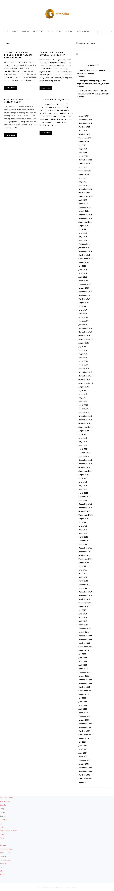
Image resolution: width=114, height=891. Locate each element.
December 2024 (85, 119)
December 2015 (85, 372)
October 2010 (84, 599)
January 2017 (83, 325)
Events (3, 816)
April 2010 (82, 621)
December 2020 (85, 189)
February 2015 (84, 409)
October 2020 (84, 193)
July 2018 (82, 266)
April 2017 (82, 314)
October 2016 (84, 335)
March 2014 (83, 449)
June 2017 (82, 310)
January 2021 (83, 185)
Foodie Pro (54, 887)
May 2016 (82, 354)
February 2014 (84, 453)
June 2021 (82, 178)
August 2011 (83, 562)
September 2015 (85, 383)
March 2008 (83, 713)
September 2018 (85, 259)
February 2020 (84, 207)
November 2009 (85, 639)
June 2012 (82, 526)
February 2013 (84, 497)
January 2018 (83, 288)
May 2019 (82, 237)
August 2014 (83, 431)
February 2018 (84, 284)
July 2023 (82, 145)
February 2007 (84, 760)
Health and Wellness (8, 831)
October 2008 (84, 687)
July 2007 (82, 742)
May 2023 (82, 149)
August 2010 (83, 606)
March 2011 (83, 581)
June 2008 (82, 702)
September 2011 (85, 559)
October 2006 (84, 775)
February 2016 (84, 365)
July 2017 (82, 306)
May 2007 (82, 749)
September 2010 (85, 603)
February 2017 (84, 321)
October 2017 (84, 299)
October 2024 (84, 127)
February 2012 (84, 541)
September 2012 (85, 515)
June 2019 (82, 233)
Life (1, 842)
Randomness (5, 860)
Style (2, 871)
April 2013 (82, 489)
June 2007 (82, 746)
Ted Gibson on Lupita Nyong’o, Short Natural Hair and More (18, 55)
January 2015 (83, 412)
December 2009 (85, 636)
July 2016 (82, 346)
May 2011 (82, 573)
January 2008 (83, 720)
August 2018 (83, 262)
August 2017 (83, 303)
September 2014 (85, 427)
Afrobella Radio (6, 798)
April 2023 (82, 152)
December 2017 (85, 292)
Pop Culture (5, 853)
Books (2, 812)
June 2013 (82, 482)
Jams (2, 838)
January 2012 (83, 544)
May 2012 (82, 530)
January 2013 (83, 500)
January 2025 (83, 116)
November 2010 (85, 595)
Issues (2, 834)
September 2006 (85, 779)
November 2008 (85, 683)
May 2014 (82, 442)
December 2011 (85, 548)
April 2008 (82, 709)
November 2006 (85, 771)
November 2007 (85, 727)
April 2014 (82, 445)
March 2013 (83, 493)
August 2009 (83, 650)
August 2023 (83, 141)
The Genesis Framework (69, 887)
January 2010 (83, 632)
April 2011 (82, 577)
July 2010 (82, 610)
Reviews (3, 863)
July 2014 (82, 434)
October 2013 (84, 467)
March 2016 (83, 361)
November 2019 (85, 218)
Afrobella (57, 13)
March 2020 (83, 204)
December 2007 (85, 724)
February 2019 (84, 244)
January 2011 (83, 588)
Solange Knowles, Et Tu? (54, 100)
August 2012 (83, 519)
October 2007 (84, 731)
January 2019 (83, 248)
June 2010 (82, 614)
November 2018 (85, 251)
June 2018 (82, 270)
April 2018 (82, 277)
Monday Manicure (7, 849)
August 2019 (83, 226)
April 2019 (82, 240)
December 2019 (85, 215)
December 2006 (85, 768)
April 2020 (82, 200)
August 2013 (83, 475)
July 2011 (82, 566)
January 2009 (83, 676)
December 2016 (85, 328)
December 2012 (85, 504)
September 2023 (85, 138)
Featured (3, 820)
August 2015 (83, 387)
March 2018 (83, 281)
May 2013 (82, 486)
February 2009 (84, 672)
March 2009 (83, 669)
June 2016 (82, 350)
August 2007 (83, 738)
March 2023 (83, 156)
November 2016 (85, 332)
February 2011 (84, 584)
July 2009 (82, 654)
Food (2, 823)
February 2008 (84, 716)
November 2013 (85, 464)
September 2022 (85, 163)
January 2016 (83, 368)
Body (2, 809)
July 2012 (82, 522)
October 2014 (84, 423)
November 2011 (85, 552)
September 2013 (85, 471)
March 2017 (83, 317)
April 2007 (82, 753)
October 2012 (84, 511)
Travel (2, 874)
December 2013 (85, 460)
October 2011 (84, 555)
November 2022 (85, 160)
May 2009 (82, 661)
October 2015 (84, 379)
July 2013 (82, 478)
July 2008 (82, 698)
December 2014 (85, 416)
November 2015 (85, 376)
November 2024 (85, 123)
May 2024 (82, 130)
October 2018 (84, 255)
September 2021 (85, 171)
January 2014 (83, 456)
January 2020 (83, 211)
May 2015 (82, 398)
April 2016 (82, 357)
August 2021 (83, 174)
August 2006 (83, 782)
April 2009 (82, 665)
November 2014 (85, 420)
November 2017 (85, 295)
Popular (3, 856)
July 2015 (82, 390)
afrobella (81, 76)
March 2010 (83, 625)
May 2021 (82, 182)
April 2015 (82, 401)
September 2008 (85, 691)
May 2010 (82, 617)
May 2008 (82, 705)
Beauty (3, 805)
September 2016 (85, 339)
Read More (10, 87)
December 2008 (85, 680)
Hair (1, 827)
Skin (1, 867)
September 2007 (85, 735)
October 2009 (84, 643)
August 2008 (83, 694)
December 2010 (85, 592)
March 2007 (83, 757)
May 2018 (82, 273)
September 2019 (85, 222)
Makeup (3, 845)
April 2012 (82, 533)
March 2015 (83, 405)
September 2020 (85, 196)
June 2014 (82, 438)
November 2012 (85, 508)
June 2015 (82, 394)
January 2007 (83, 764)
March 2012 (83, 537)
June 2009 (82, 658)
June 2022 (82, 167)
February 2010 (84, 628)
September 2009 (85, 647)
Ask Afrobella (5, 801)
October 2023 (84, 134)
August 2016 (83, 343)
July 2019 (82, 229)
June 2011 (82, 570)
